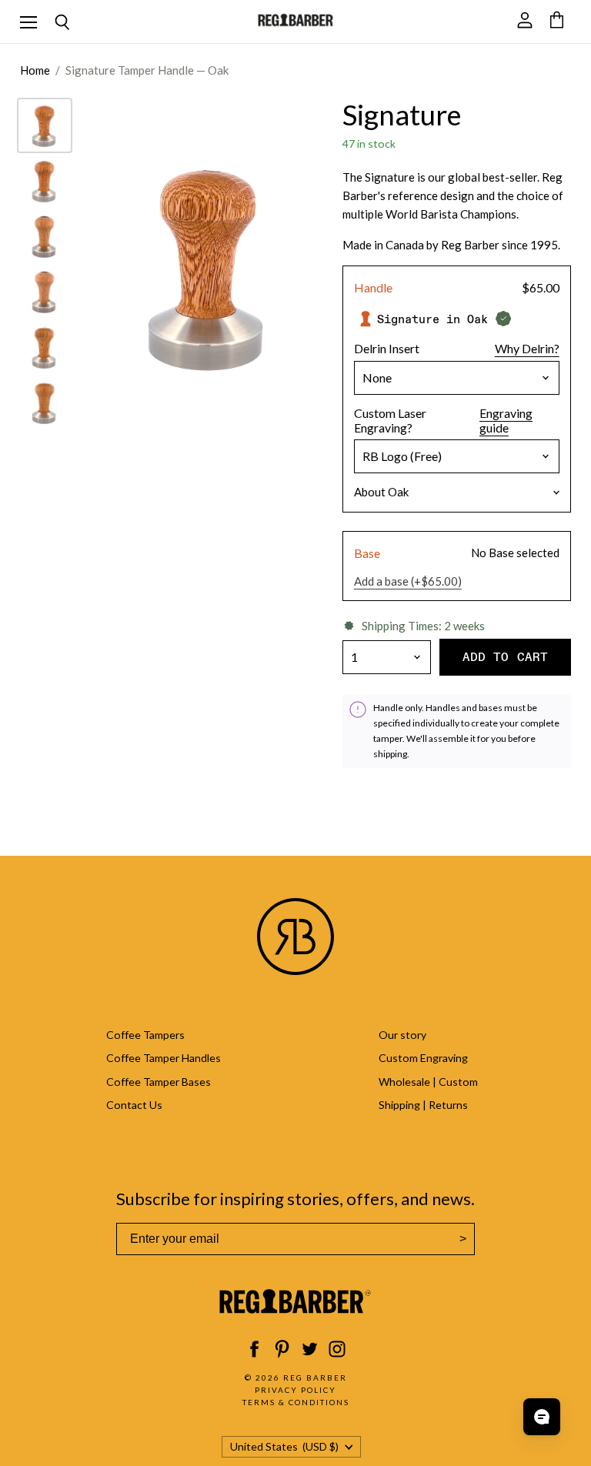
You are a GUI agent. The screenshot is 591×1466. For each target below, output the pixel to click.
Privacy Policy (295, 1389)
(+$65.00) (408, 581)
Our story (402, 1034)
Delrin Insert (386, 349)
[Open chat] (541, 1416)
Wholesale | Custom (428, 1081)
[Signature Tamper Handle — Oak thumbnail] (44, 125)
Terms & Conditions (295, 1402)
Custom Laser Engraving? (390, 420)
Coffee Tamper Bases (158, 1081)
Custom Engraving (423, 1057)
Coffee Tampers (145, 1034)
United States (284, 1446)
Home (35, 70)
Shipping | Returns (423, 1104)
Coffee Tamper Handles (163, 1057)
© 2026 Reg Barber (296, 1377)
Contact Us (134, 1104)
